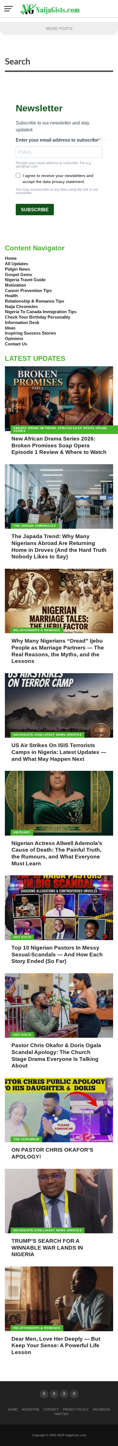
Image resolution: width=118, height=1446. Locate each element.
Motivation (15, 285)
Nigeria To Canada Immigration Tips (40, 311)
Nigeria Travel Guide (25, 279)
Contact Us (16, 343)
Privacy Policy (75, 1409)
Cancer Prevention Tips (28, 290)
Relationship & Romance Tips (34, 301)
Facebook (101, 1409)
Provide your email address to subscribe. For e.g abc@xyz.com (53, 164)
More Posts (59, 28)
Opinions (14, 338)
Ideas (10, 327)
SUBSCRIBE (35, 209)
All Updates (16, 263)
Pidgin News (17, 269)
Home (11, 258)
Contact (51, 1409)
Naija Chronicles (21, 306)
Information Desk (22, 322)
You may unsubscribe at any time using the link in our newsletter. (57, 191)
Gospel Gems (18, 274)
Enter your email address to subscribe (57, 140)
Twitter (61, 1414)
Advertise (30, 1409)
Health (11, 295)
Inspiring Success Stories (30, 333)
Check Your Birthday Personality (37, 317)
